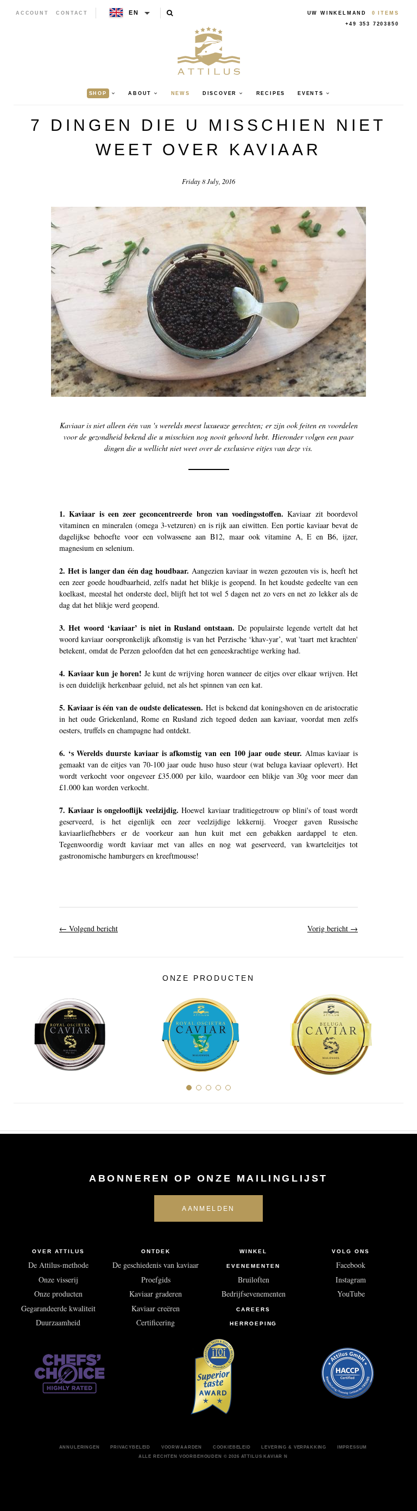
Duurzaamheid (58, 1322)
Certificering (155, 1322)
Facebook (350, 1265)
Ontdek (155, 1251)
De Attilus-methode (58, 1265)
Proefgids (155, 1279)
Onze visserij (58, 1279)
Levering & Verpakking (293, 1447)
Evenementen (253, 1266)
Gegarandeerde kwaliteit (58, 1308)
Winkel (253, 1251)
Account (32, 13)
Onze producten (58, 1293)
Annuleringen (79, 1447)
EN (134, 12)
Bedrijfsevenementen (254, 1293)
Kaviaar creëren (155, 1308)
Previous (26, 1030)
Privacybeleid (130, 1447)
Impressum (352, 1447)
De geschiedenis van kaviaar (155, 1265)
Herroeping (253, 1323)
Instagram (351, 1279)
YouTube (351, 1293)
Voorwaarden (181, 1447)
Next (391, 1030)
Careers (253, 1309)
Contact (72, 13)
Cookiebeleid (232, 1447)
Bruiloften (253, 1279)
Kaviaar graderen (155, 1293)
